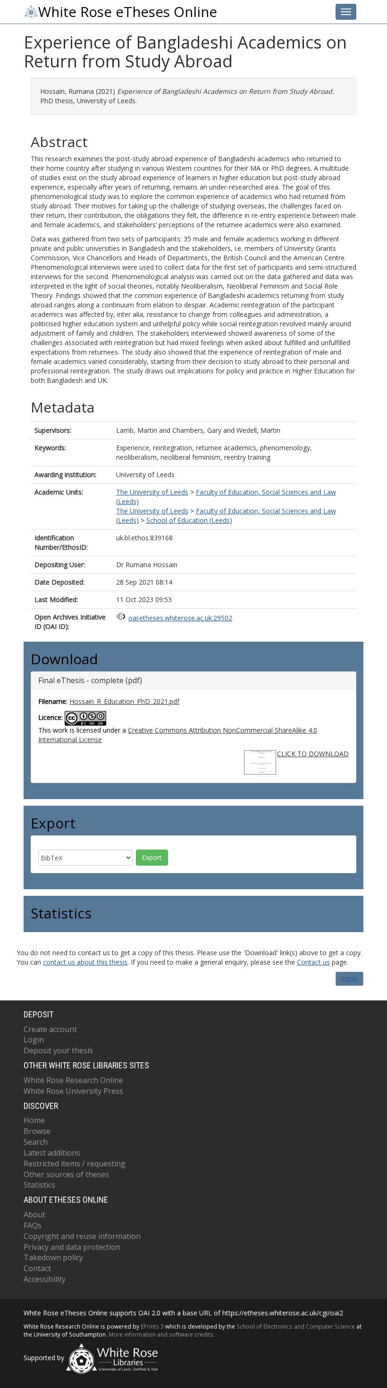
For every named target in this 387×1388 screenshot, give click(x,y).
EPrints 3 (152, 1326)
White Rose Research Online (73, 1080)
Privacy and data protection (72, 1247)
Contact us (313, 962)
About (34, 1214)
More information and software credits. (162, 1334)
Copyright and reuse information (82, 1236)
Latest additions (52, 1153)
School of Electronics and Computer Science (295, 1326)
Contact (37, 1268)
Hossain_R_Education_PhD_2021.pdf (124, 701)
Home (34, 1120)
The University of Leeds (152, 491)
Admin (349, 979)
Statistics (39, 1185)
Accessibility (45, 1279)
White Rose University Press (73, 1091)
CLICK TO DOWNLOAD (313, 753)
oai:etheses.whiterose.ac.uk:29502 (180, 617)
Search (36, 1142)
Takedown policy (53, 1257)
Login (34, 1039)
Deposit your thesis (58, 1050)
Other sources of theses (66, 1174)
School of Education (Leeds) (189, 520)
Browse (37, 1131)
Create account (50, 1029)
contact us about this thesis (85, 962)
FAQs (33, 1225)
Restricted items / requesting (75, 1163)
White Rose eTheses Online (127, 11)
